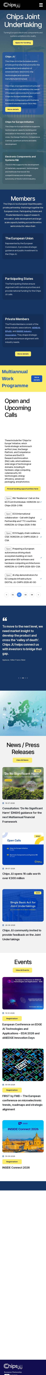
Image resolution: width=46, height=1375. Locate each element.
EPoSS (8, 331)
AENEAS (36, 328)
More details (13, 109)
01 (13, 595)
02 (19, 595)
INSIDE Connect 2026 (16, 1167)
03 (26, 595)
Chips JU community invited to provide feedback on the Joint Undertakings (21, 935)
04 (32, 595)
